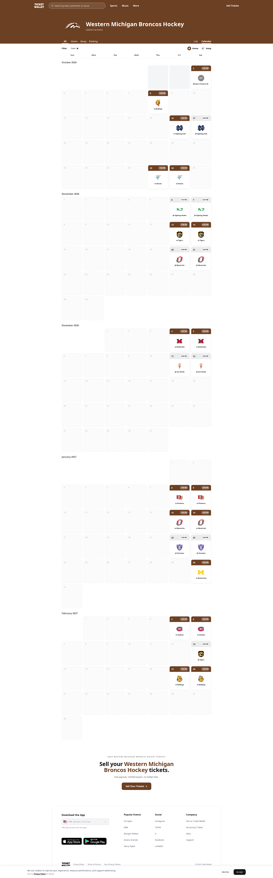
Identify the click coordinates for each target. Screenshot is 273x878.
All (65, 41)
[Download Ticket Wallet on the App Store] (72, 841)
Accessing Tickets (194, 827)
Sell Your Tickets (136, 786)
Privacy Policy (79, 864)
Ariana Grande (131, 840)
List (196, 41)
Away (83, 41)
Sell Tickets (232, 5)
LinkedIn (159, 846)
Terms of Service (94, 864)
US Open (128, 821)
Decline (225, 872)
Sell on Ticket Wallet (195, 821)
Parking (93, 41)
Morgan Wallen (131, 833)
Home (74, 41)
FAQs (188, 833)
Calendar (206, 41)
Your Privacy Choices (112, 864)
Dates (73, 48)
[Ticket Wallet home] (66, 864)
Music (125, 5)
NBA (126, 827)
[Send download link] (105, 822)
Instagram (160, 821)
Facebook (159, 840)
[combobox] (66, 821)
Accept (239, 872)
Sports (113, 5)
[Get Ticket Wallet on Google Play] (94, 841)
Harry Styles (129, 846)
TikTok (158, 827)
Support (190, 840)
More (136, 5)
